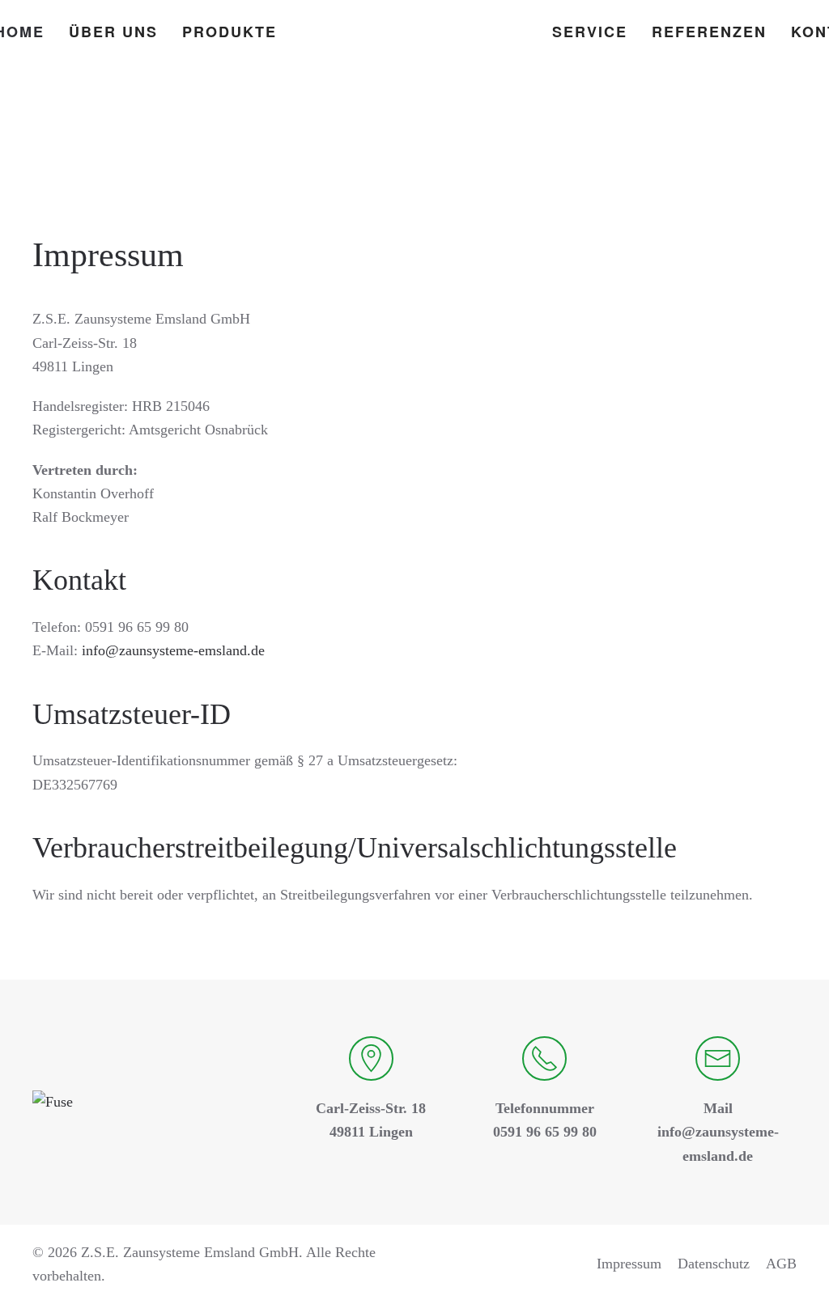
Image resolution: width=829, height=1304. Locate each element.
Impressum (629, 1263)
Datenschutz (714, 1263)
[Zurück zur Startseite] (414, 32)
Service (589, 31)
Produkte (229, 31)
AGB (781, 1263)
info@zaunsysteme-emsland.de (173, 650)
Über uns (113, 31)
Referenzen (709, 31)
